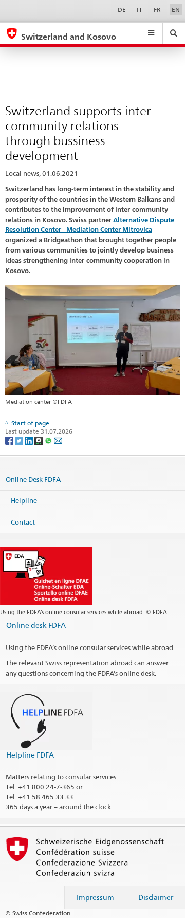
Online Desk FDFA (33, 479)
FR (157, 9)
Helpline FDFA (30, 754)
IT (139, 9)
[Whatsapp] (49, 440)
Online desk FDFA (36, 625)
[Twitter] (20, 440)
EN (176, 9)
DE (122, 9)
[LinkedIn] (29, 440)
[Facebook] (10, 440)
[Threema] (39, 440)
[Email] (58, 440)
